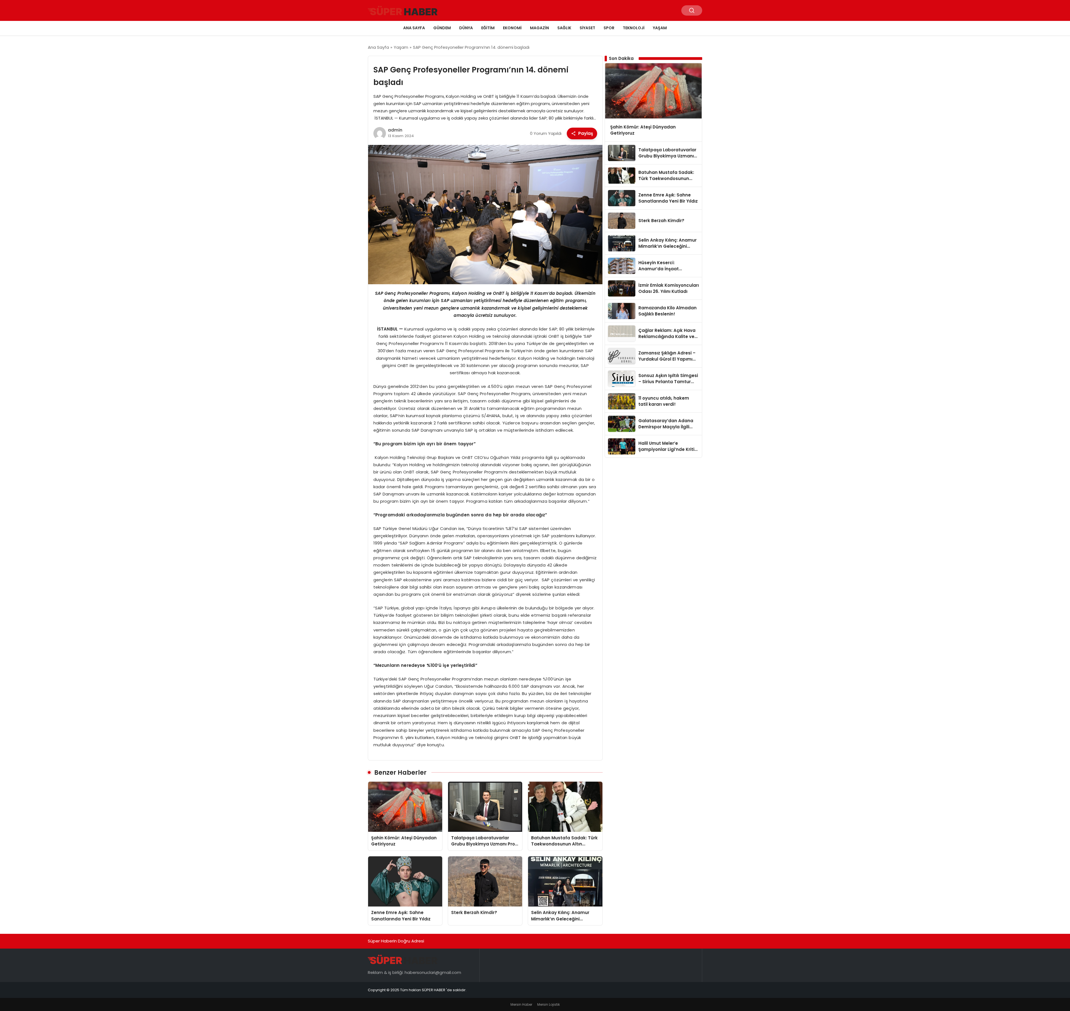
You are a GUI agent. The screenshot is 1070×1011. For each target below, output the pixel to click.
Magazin (539, 28)
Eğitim (488, 28)
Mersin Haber (521, 1004)
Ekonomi (512, 28)
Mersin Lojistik (548, 1004)
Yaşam (660, 28)
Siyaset (587, 28)
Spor (609, 28)
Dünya (466, 28)
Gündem (442, 28)
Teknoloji (634, 28)
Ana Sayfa (414, 28)
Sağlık (564, 28)
